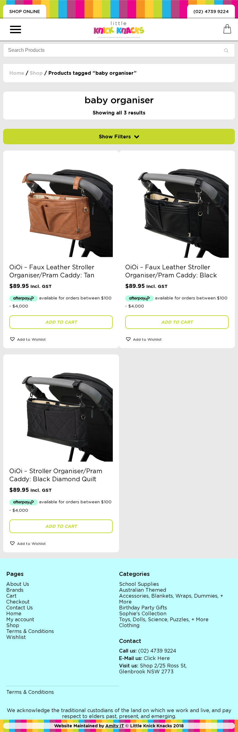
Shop (36, 73)
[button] (61, 339)
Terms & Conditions (30, 631)
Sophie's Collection (142, 613)
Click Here (157, 658)
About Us (17, 584)
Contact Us (19, 607)
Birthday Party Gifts (143, 607)
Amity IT (114, 726)
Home (16, 73)
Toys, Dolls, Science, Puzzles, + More (164, 619)
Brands (15, 590)
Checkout (17, 602)
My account (20, 619)
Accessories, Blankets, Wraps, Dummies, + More (171, 599)
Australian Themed (142, 590)
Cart (11, 596)
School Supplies (139, 584)
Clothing (129, 625)
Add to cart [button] (61, 322)
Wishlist (16, 637)
